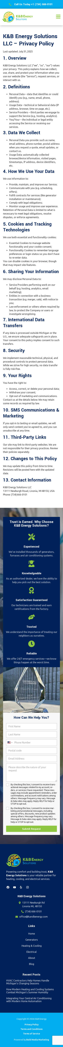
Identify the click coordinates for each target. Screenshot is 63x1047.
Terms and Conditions (31, 1029)
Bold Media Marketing (37, 1039)
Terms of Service (31, 1033)
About (31, 958)
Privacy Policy (32, 1024)
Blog (31, 964)
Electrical (31, 951)
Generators (31, 939)
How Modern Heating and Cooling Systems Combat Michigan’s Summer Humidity (30, 991)
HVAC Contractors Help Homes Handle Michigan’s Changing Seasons (27, 982)
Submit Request (31, 828)
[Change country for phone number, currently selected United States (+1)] (9, 742)
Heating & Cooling (32, 945)
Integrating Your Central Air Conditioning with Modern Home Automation (29, 1000)
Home (31, 933)
